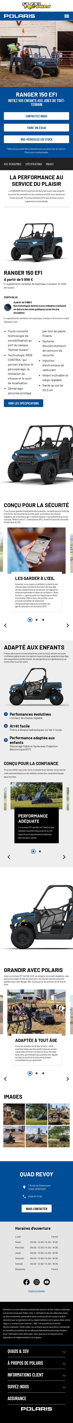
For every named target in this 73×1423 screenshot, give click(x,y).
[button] (6, 625)
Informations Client (26, 1374)
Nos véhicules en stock (37, 139)
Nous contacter (36, 1209)
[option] (36, 570)
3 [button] (43, 619)
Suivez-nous (18, 1386)
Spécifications (34, 164)
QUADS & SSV (18, 1351)
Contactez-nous (36, 116)
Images (50, 164)
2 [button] (36, 619)
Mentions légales (36, 1290)
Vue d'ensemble (13, 164)
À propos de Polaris (25, 1363)
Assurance (17, 1398)
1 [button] (30, 619)
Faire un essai (36, 127)
